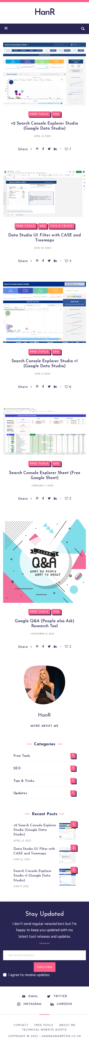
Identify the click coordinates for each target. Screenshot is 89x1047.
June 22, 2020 (42, 248)
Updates (20, 793)
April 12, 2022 (42, 136)
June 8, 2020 (42, 374)
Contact (21, 1025)
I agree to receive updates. (29, 975)
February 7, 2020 (42, 485)
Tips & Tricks (61, 225)
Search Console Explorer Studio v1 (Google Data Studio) (32, 875)
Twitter (60, 996)
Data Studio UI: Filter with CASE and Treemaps (34, 851)
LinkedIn (64, 1004)
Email (33, 996)
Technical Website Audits (44, 1029)
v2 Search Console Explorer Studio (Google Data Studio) (34, 830)
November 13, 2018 (42, 634)
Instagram (32, 1004)
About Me (67, 1025)
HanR (44, 12)
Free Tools (39, 114)
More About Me (45, 726)
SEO (56, 114)
